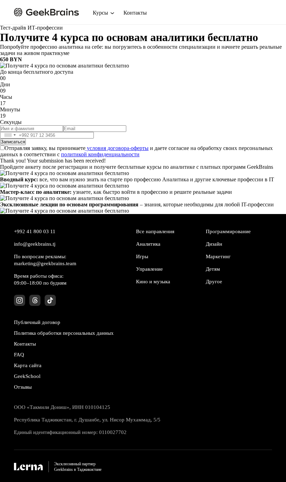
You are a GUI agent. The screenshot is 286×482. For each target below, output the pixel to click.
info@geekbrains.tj (34, 244)
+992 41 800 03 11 (34, 231)
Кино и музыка (153, 281)
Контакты (135, 13)
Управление (149, 269)
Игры (142, 256)
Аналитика (148, 244)
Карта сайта (28, 365)
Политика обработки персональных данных (64, 333)
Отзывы (23, 387)
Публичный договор (37, 322)
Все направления (155, 231)
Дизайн (214, 244)
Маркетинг (218, 256)
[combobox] (9, 135)
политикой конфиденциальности (100, 154)
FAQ (19, 354)
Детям (213, 269)
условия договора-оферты (117, 148)
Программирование (228, 231)
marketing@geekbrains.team (45, 263)
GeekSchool (27, 376)
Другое (214, 281)
